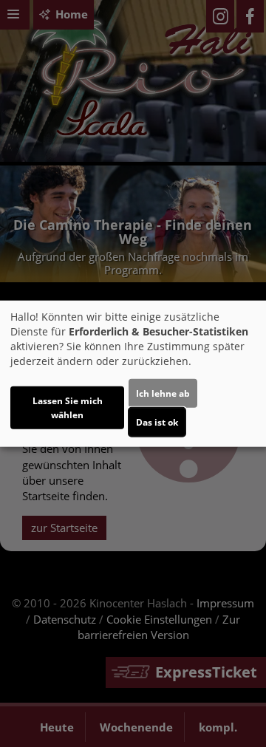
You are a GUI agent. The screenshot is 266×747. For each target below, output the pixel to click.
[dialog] (133, 373)
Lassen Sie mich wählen (68, 408)
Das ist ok (157, 422)
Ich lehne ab (163, 393)
